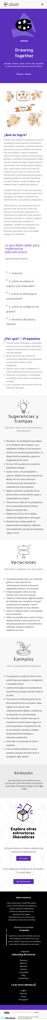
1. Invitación (15, 273)
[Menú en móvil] (42, 4)
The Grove (20, 786)
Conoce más (25, 951)
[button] (23, 273)
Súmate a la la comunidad (23, 927)
